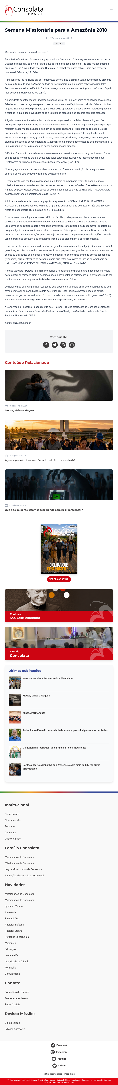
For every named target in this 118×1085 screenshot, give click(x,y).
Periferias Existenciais (17, 936)
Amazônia (10, 912)
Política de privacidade (52, 1074)
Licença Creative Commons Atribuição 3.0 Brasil (51, 1080)
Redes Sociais (12, 1004)
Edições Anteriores (15, 1029)
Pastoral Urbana (13, 930)
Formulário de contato (17, 992)
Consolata (10, 832)
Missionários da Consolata (19, 857)
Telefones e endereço (16, 998)
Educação (10, 949)
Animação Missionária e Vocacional (24, 875)
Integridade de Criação (17, 961)
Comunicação (12, 973)
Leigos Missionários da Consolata (23, 869)
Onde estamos (13, 838)
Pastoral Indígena (14, 924)
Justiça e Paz (12, 955)
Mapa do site (69, 1074)
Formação (10, 967)
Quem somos (12, 814)
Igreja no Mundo (14, 906)
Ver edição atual (59, 579)
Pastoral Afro (12, 918)
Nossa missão (12, 820)
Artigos (59, 43)
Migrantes (10, 943)
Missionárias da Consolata (19, 863)
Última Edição (12, 1022)
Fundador (10, 826)
